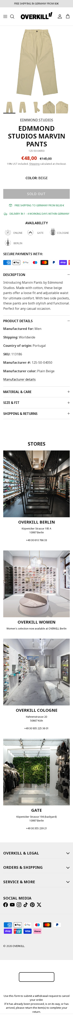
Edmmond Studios (36, 120)
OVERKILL (18, 946)
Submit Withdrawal (36, 977)
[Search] (14, 16)
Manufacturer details (19, 379)
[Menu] (5, 16)
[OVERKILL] (36, 16)
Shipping (34, 164)
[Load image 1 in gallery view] (36, 62)
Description (14, 274)
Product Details (18, 321)
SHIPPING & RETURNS (20, 413)
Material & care (17, 392)
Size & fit (11, 402)
